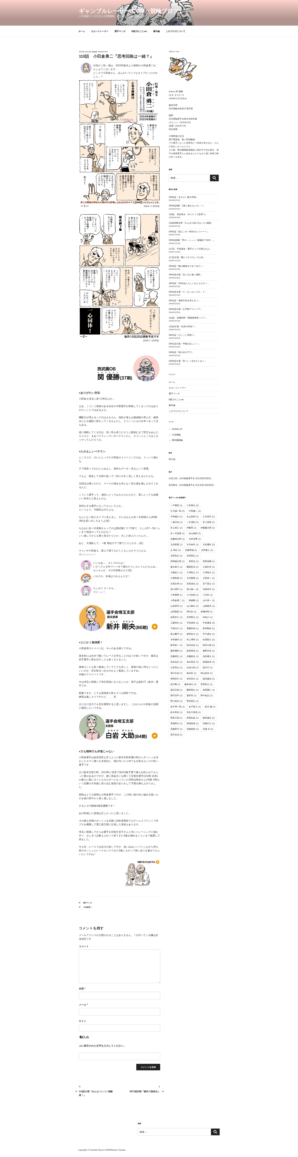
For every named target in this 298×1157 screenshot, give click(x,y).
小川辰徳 (193, 595)
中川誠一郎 (177, 511)
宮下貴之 (209, 583)
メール (83, 1004)
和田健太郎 (177, 561)
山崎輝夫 (209, 606)
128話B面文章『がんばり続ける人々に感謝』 (191, 223)
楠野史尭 (209, 650)
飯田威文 (209, 718)
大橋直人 (176, 572)
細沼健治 (209, 678)
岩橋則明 (207, 611)
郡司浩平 (176, 695)
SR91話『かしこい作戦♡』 (182, 335)
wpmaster (103, 52)
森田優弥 (176, 650)
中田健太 (176, 516)
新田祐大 (193, 634)
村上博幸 (193, 639)
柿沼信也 (193, 645)
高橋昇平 (176, 729)
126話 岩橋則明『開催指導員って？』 (188, 318)
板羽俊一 (176, 645)
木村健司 (176, 639)
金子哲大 (195, 706)
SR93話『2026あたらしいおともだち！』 (189, 283)
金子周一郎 (177, 706)
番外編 (156, 31)
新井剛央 (209, 628)
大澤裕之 (193, 572)
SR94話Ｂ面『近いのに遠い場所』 (185, 274)
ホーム (82, 31)
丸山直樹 (193, 516)
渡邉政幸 (209, 662)
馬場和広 (176, 723)
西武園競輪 (177, 440)
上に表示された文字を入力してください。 (102, 1045)
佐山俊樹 (195, 533)
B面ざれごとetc (139, 31)
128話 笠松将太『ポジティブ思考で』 (188, 214)
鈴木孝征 (176, 712)
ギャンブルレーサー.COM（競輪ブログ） (131, 11)
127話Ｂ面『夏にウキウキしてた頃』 (187, 257)
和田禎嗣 (209, 561)
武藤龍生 (193, 656)
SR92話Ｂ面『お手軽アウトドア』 (185, 309)
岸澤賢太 (193, 617)
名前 (82, 988)
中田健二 (195, 511)
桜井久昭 (209, 645)
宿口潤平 (176, 589)
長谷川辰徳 (194, 712)
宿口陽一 (193, 589)
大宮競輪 (176, 434)
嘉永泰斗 (176, 567)
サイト (82, 1021)
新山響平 (176, 634)
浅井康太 (209, 656)
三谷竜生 (193, 505)
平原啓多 (193, 623)
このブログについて (175, 31)
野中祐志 (207, 695)
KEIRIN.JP (177, 429)
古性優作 (209, 544)
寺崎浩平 (209, 589)
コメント (84, 946)
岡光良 (191, 611)
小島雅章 (176, 595)
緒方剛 (175, 684)
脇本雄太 (190, 684)
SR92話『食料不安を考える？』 (184, 300)
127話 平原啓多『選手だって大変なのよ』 (190, 249)
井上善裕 (209, 522)
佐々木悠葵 (177, 533)
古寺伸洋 (193, 544)
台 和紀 (175, 550)
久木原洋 (209, 516)
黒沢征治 (176, 734)
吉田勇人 (207, 550)
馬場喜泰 (193, 723)
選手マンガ (120, 31)
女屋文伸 (176, 583)
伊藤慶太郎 (208, 527)
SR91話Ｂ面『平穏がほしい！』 (184, 343)
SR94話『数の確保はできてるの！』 (187, 266)
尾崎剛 (194, 600)
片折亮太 (176, 667)
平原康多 (209, 623)
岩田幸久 (176, 617)
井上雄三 (176, 527)
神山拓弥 (207, 673)
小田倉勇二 (87, 907)
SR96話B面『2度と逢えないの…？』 (187, 205)
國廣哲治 (193, 567)
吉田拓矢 (176, 555)
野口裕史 (176, 701)
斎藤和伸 (193, 628)
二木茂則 (193, 522)
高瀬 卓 (208, 729)
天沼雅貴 (193, 578)
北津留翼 (176, 544)
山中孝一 (209, 600)
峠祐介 (208, 617)
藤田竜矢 (193, 690)
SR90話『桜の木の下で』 (181, 352)
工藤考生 (176, 623)
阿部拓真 (193, 718)
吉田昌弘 (193, 555)
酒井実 (191, 695)
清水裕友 (193, 662)
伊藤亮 (191, 527)
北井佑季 (195, 539)
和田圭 (194, 561)
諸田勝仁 (209, 690)
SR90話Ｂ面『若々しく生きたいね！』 (188, 361)
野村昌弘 (193, 701)
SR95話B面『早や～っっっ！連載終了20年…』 (192, 240)
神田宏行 (176, 678)
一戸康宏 (176, 505)
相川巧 (208, 667)
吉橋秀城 (191, 550)
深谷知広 (176, 662)
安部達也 (193, 583)
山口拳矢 (193, 606)
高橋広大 (209, 723)
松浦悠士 (209, 639)
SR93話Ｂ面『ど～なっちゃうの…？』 (188, 292)
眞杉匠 (191, 673)
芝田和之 (207, 684)
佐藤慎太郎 (177, 539)
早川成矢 (209, 634)
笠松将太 (193, 678)
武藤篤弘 (176, 656)
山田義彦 (176, 611)
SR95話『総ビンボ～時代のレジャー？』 (189, 231)
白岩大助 (193, 667)
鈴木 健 (210, 706)
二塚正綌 (176, 522)
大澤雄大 (209, 572)
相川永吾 (176, 673)
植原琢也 (193, 650)
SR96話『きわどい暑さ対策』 (183, 197)
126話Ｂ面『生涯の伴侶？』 (182, 326)
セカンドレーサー (99, 31)
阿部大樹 (176, 718)
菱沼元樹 (176, 690)
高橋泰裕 (193, 729)
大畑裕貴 (176, 578)
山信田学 (176, 606)
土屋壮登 (209, 567)
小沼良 (208, 595)
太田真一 (209, 578)
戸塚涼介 (176, 628)
